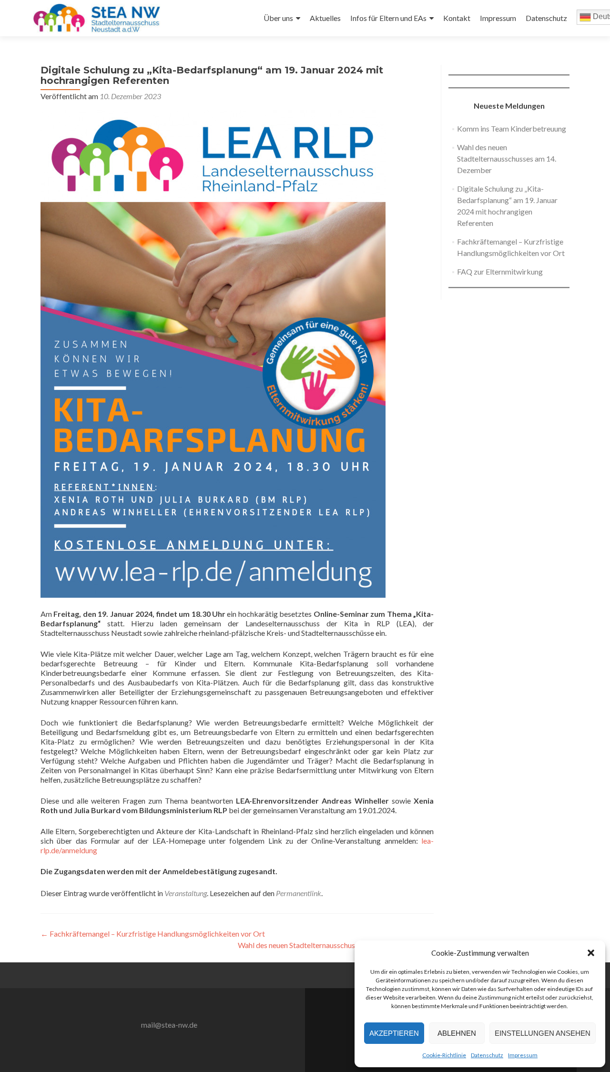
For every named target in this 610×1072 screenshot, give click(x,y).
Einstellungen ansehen (542, 1033)
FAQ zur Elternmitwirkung (500, 271)
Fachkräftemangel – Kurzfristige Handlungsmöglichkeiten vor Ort (153, 933)
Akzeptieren (394, 1033)
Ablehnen (456, 1033)
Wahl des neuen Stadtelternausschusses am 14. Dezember (336, 944)
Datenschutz (487, 1055)
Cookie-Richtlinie (444, 1055)
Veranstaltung (185, 893)
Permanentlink (298, 893)
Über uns (278, 17)
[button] (591, 953)
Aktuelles (325, 17)
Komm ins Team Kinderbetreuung (511, 128)
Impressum (523, 1055)
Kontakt (456, 17)
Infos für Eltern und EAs (388, 17)
